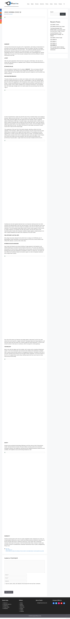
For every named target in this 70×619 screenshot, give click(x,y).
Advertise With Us (7, 604)
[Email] (1, 18)
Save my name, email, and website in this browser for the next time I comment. (23, 583)
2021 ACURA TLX (9, 549)
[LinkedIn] (1, 14)
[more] (1, 23)
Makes (32, 3)
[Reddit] (1, 13)
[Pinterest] (1, 16)
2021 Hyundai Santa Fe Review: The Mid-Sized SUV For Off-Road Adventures (57, 48)
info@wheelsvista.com (42, 602)
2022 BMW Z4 (53, 43)
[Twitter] (1, 11)
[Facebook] (1, 9)
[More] (1, 23)
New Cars (42, 3)
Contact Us (5, 605)
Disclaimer (5, 608)
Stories (55, 3)
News (28, 3)
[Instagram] (1, 19)
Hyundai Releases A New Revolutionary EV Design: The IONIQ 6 (56, 34)
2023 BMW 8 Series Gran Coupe (57, 26)
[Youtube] (1, 21)
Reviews (36, 3)
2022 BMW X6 (53, 39)
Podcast (60, 3)
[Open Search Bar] (64, 4)
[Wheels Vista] (11, 3)
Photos (47, 3)
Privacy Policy (6, 607)
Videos (51, 3)
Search (51, 11)
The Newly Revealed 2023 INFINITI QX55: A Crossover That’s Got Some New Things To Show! (57, 30)
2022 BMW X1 (53, 41)
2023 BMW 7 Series (54, 24)
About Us (5, 602)
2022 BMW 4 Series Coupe (56, 37)
